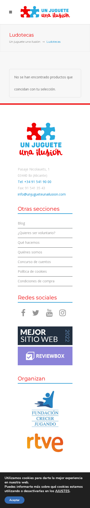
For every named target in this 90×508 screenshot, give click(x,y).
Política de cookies (32, 271)
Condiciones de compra (36, 281)
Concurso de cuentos (34, 261)
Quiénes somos (30, 252)
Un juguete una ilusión (24, 41)
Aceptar (14, 500)
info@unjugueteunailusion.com (42, 194)
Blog (21, 223)
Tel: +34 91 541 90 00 (34, 181)
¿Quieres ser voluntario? (36, 232)
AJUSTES (62, 491)
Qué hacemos (29, 242)
